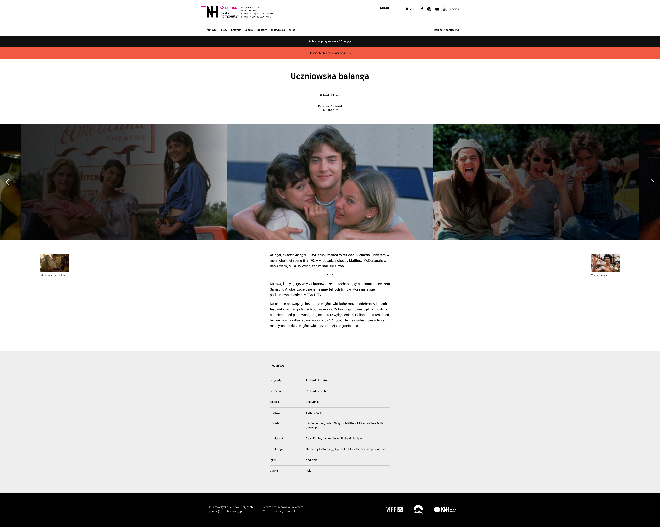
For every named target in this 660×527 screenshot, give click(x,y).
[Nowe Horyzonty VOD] (410, 9)
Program (236, 30)
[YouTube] (436, 11)
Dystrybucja (278, 30)
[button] (653, 182)
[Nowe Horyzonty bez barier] (444, 11)
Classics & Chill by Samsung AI (327, 53)
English (454, 9)
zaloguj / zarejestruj (446, 30)
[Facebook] (422, 11)
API (296, 511)
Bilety (223, 30)
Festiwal (211, 30)
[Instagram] (429, 11)
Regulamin (285, 511)
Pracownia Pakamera (290, 507)
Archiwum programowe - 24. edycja (329, 41)
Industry (262, 30)
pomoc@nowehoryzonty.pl (226, 511)
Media (249, 30)
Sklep (292, 30)
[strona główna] (242, 12)
